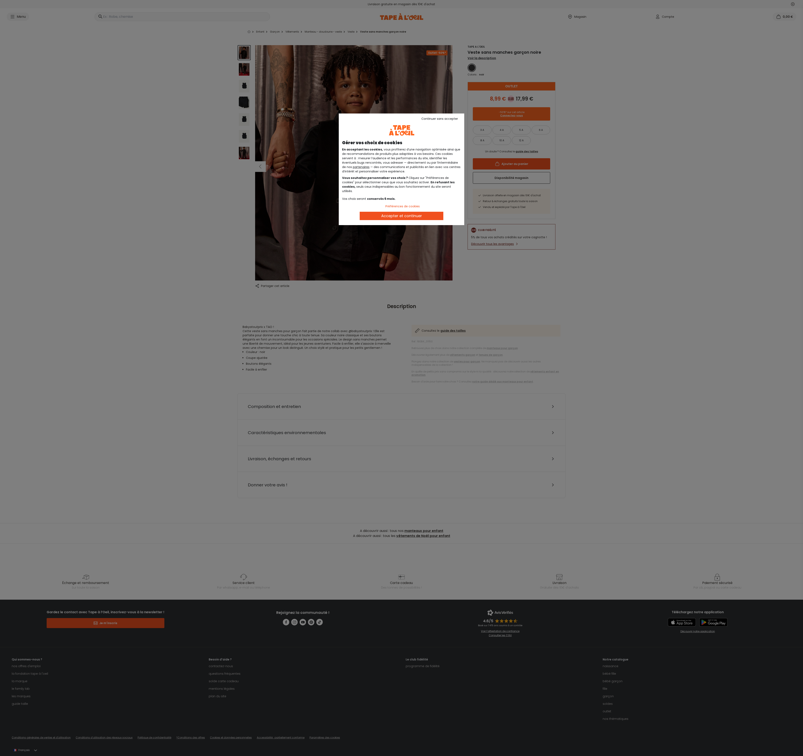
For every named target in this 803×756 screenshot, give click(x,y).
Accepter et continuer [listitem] (401, 215)
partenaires (361, 167)
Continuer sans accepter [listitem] (439, 119)
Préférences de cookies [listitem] (402, 206)
